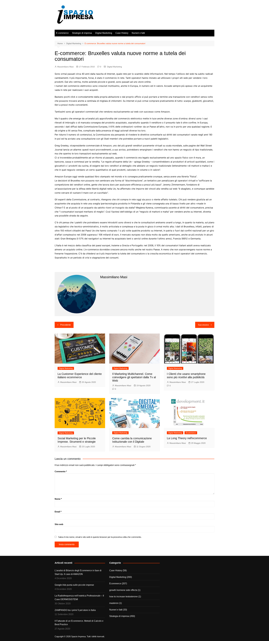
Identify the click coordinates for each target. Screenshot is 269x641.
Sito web (59, 524)
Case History (121, 33)
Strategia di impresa (119, 616)
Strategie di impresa (82, 33)
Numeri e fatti (138, 33)
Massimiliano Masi (65, 67)
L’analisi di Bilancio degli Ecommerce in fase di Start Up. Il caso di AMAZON (78, 572)
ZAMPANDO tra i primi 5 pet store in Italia (75, 610)
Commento (61, 471)
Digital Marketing (103, 33)
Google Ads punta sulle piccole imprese (74, 585)
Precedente (65, 325)
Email (58, 511)
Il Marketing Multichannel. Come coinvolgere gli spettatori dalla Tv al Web (134, 377)
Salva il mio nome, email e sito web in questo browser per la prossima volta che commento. (100, 537)
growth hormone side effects (123, 590)
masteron (114, 603)
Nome (58, 499)
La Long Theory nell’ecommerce (187, 438)
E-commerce (62, 33)
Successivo (203, 325)
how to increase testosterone (123, 596)
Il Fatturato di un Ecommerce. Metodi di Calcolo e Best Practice (79, 623)
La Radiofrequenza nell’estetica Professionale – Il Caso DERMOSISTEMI (79, 597)
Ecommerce (191, 433)
